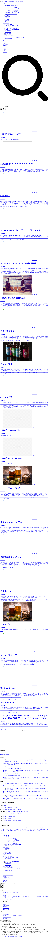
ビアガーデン (8, 33)
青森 (4, 807)
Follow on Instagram (5, 754)
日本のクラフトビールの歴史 (14, 8)
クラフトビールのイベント (34, 827)
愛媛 (9, 818)
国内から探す (8, 30)
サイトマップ (6, 881)
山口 (14, 816)
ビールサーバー (6, 47)
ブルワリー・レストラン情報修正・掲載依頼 (14, 37)
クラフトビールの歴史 (23, 827)
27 (4, 729)
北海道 (5, 805)
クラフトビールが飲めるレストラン (23, 829)
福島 (16, 807)
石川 (12, 811)
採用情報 (5, 918)
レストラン (5, 44)
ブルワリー (5, 43)
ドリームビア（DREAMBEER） (12, 25)
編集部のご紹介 (6, 909)
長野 (19, 811)
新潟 (6, 811)
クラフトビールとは (12, 6)
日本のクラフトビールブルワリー (10, 894)
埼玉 (11, 809)
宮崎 (16, 820)
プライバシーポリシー (7, 878)
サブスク (5, 45)
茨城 (4, 809)
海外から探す (8, 32)
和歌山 (19, 813)
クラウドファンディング (8, 48)
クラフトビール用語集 (12, 11)
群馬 (9, 809)
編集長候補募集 (8, 38)
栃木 (6, 809)
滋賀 (6, 813)
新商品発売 (7, 16)
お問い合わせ (6, 50)
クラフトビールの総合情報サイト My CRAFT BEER (12, 936)
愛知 (27, 811)
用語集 (4, 49)
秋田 (11, 807)
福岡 (4, 820)
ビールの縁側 (8, 26)
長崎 (9, 820)
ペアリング (25, 830)
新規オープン (8, 20)
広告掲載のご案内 (9, 35)
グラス (39, 830)
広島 (11, 816)
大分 (14, 820)
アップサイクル (15, 830)
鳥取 (4, 816)
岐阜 (22, 811)
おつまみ (30, 830)
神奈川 (19, 809)
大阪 (11, 813)
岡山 (9, 816)
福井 (14, 811)
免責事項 (5, 880)
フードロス (21, 830)
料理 (33, 830)
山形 (14, 807)
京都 (9, 813)
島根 (6, 816)
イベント (7, 19)
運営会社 (5, 876)
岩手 (6, 807)
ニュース (5, 41)
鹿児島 (19, 820)
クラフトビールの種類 (12, 7)
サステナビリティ (8, 830)
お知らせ (7, 17)
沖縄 (4, 822)
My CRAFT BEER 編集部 (8, 875)
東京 (16, 809)
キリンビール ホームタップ (11, 28)
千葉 (14, 809)
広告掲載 (5, 52)
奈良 (16, 813)
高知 (11, 818)
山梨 (17, 811)
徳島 (4, 818)
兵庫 (14, 813)
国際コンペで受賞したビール (14, 10)
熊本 (11, 820)
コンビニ (36, 830)
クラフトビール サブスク (36, 829)
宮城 (9, 807)
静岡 (24, 811)
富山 (9, 811)
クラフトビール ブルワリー (10, 829)
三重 (4, 813)
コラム (4, 40)
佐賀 (6, 820)
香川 (6, 818)
